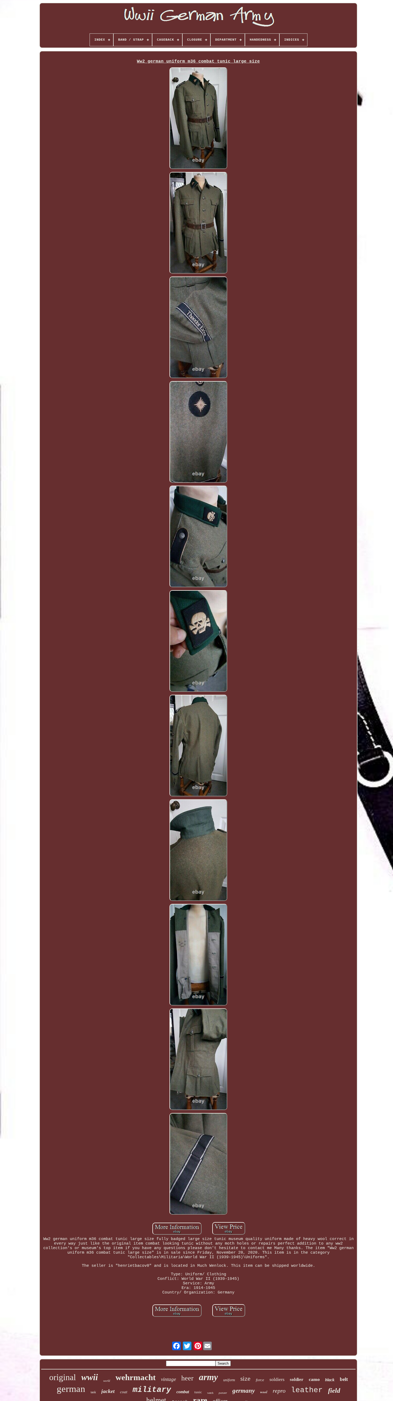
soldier (296, 1379)
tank (93, 1392)
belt (344, 1379)
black (329, 1379)
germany (243, 1390)
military (152, 1389)
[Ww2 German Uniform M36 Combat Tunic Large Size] (198, 119)
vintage (168, 1379)
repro (279, 1390)
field (334, 1390)
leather (307, 1390)
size (245, 1378)
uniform (229, 1380)
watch (210, 1392)
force (260, 1380)
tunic (198, 1392)
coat (123, 1392)
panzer (223, 1392)
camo (314, 1379)
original (62, 1377)
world (106, 1380)
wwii (89, 1377)
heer (187, 1378)
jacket (108, 1391)
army (208, 1377)
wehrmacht (135, 1377)
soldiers (276, 1379)
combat (182, 1392)
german (71, 1389)
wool (263, 1392)
